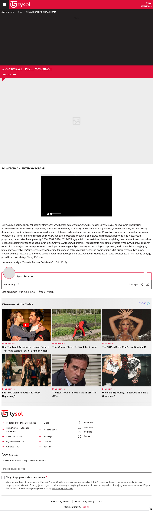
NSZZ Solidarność (146, 4)
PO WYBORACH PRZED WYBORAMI (41, 12)
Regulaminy (88, 501)
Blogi (20, 12)
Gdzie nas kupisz (14, 436)
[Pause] (43, 214)
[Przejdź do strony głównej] (20, 4)
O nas (46, 422)
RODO (77, 501)
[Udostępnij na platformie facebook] (142, 284)
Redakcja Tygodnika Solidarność (21, 422)
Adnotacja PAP (13, 446)
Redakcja (48, 436)
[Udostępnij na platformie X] (147, 284)
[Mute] (48, 214)
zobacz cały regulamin (62, 488)
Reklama (47, 446)
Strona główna (7, 12)
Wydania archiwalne (15, 441)
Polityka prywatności (60, 501)
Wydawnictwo (50, 429)
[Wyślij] (149, 468)
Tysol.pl (85, 507)
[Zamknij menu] (4, 4)
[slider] (55, 214)
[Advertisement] (76, 41)
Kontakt (47, 441)
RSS (100, 501)
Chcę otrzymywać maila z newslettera (26, 477)
